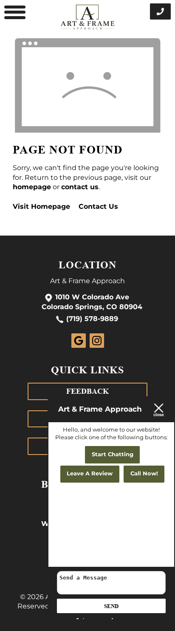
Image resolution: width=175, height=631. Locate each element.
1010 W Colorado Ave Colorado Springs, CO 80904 (92, 303)
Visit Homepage (41, 206)
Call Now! (144, 473)
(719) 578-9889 (92, 319)
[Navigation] (14, 12)
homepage (32, 187)
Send (111, 606)
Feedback (87, 391)
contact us (80, 187)
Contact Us (98, 206)
